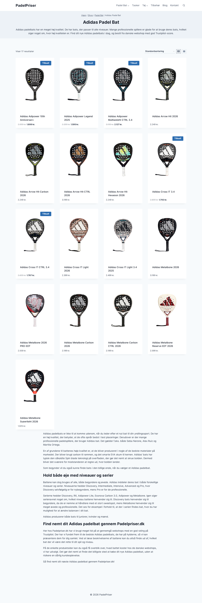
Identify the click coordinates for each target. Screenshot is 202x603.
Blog (165, 5)
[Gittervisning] (178, 51)
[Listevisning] (184, 51)
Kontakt (174, 5)
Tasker (135, 5)
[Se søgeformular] (183, 5)
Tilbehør (155, 5)
